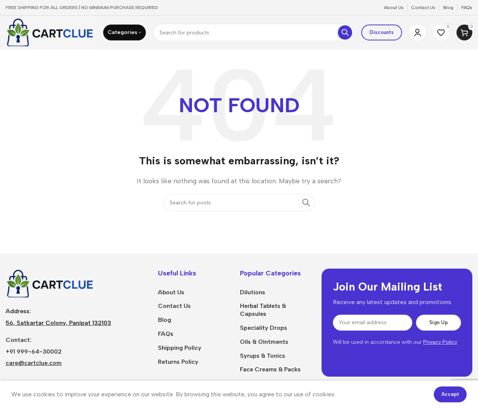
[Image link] (51, 283)
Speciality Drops (263, 327)
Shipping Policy (179, 347)
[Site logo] (51, 32)
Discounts (382, 32)
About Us (171, 292)
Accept (450, 394)
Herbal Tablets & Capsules (263, 309)
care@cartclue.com (34, 362)
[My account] (417, 32)
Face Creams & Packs (270, 369)
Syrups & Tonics (262, 355)
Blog (164, 319)
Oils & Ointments (264, 341)
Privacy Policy (440, 342)
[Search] (345, 32)
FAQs (165, 333)
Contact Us (174, 305)
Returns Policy (178, 361)
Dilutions (252, 292)
